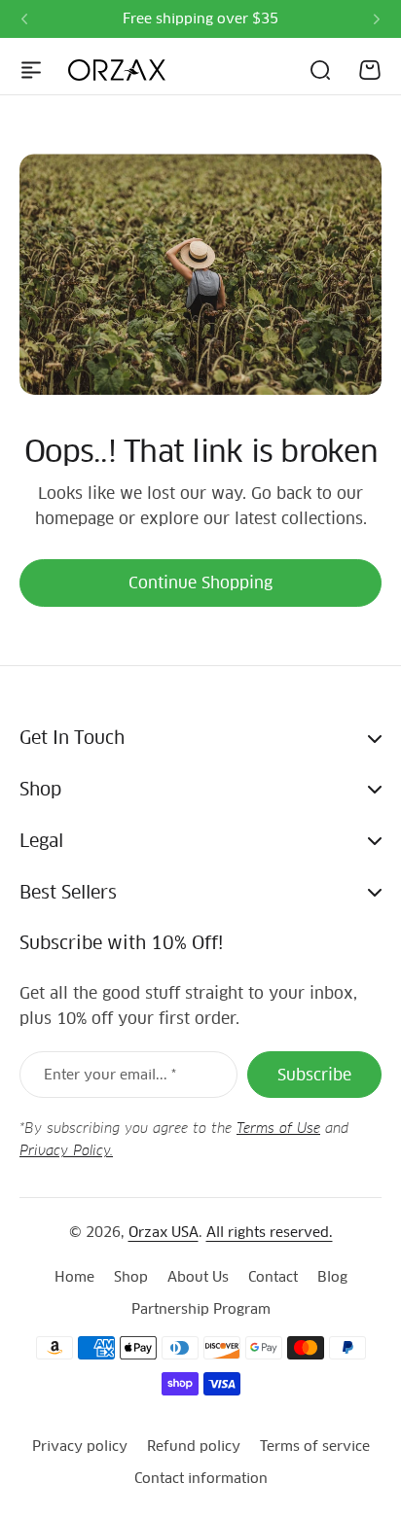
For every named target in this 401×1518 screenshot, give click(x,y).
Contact (273, 1277)
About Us (198, 1277)
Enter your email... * (110, 1074)
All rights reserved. (269, 1232)
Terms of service (315, 1446)
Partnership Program (201, 1309)
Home (74, 1277)
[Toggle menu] (31, 70)
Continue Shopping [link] (200, 583)
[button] (24, 19)
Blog (332, 1277)
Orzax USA (163, 1232)
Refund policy (193, 1446)
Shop (131, 1277)
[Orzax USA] (116, 70)
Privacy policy (80, 1446)
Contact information (201, 1478)
